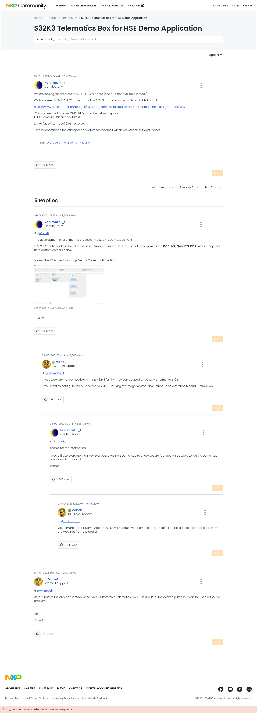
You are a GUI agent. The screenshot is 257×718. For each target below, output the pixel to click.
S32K (74, 18)
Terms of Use (21, 698)
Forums (61, 5)
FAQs (235, 5)
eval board (53, 142)
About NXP (12, 688)
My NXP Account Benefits (104, 688)
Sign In (248, 5)
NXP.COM (134, 5)
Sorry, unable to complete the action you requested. (39, 709)
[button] (201, 85)
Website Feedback (97, 698)
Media (61, 688)
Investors (46, 688)
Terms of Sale (37, 698)
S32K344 (85, 142)
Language (220, 5)
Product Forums (56, 18)
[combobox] (143, 39)
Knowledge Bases (84, 5)
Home (38, 18)
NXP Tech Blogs (112, 5)
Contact (75, 688)
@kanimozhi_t (54, 373)
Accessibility (79, 698)
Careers (29, 688)
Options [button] (214, 55)
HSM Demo (70, 142)
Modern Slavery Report (59, 698)
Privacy (9, 698)
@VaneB (43, 233)
